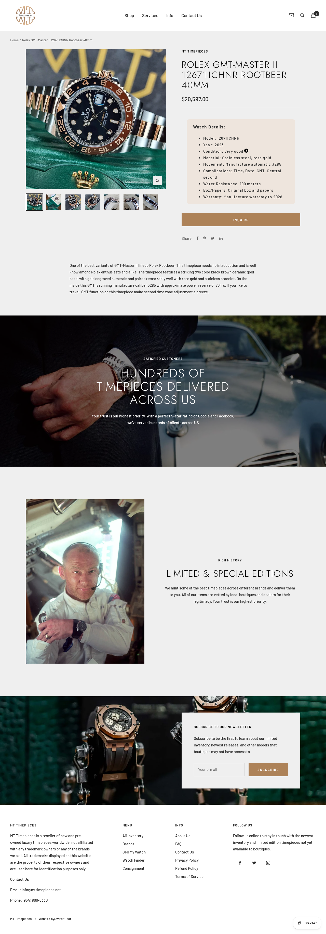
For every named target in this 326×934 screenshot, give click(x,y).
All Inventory (133, 835)
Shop (129, 15)
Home (14, 40)
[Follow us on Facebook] (240, 863)
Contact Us (191, 15)
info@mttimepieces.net (41, 889)
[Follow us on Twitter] (254, 863)
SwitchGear (62, 919)
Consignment (133, 868)
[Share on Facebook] (198, 238)
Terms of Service (189, 876)
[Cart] (313, 15)
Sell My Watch (134, 852)
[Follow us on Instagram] (268, 863)
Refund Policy (186, 868)
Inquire (241, 220)
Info (169, 15)
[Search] (302, 15)
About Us (182, 835)
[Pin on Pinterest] (204, 238)
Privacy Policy (187, 860)
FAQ (178, 843)
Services (150, 15)
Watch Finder (134, 860)
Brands (128, 843)
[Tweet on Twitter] (212, 238)
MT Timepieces (195, 51)
